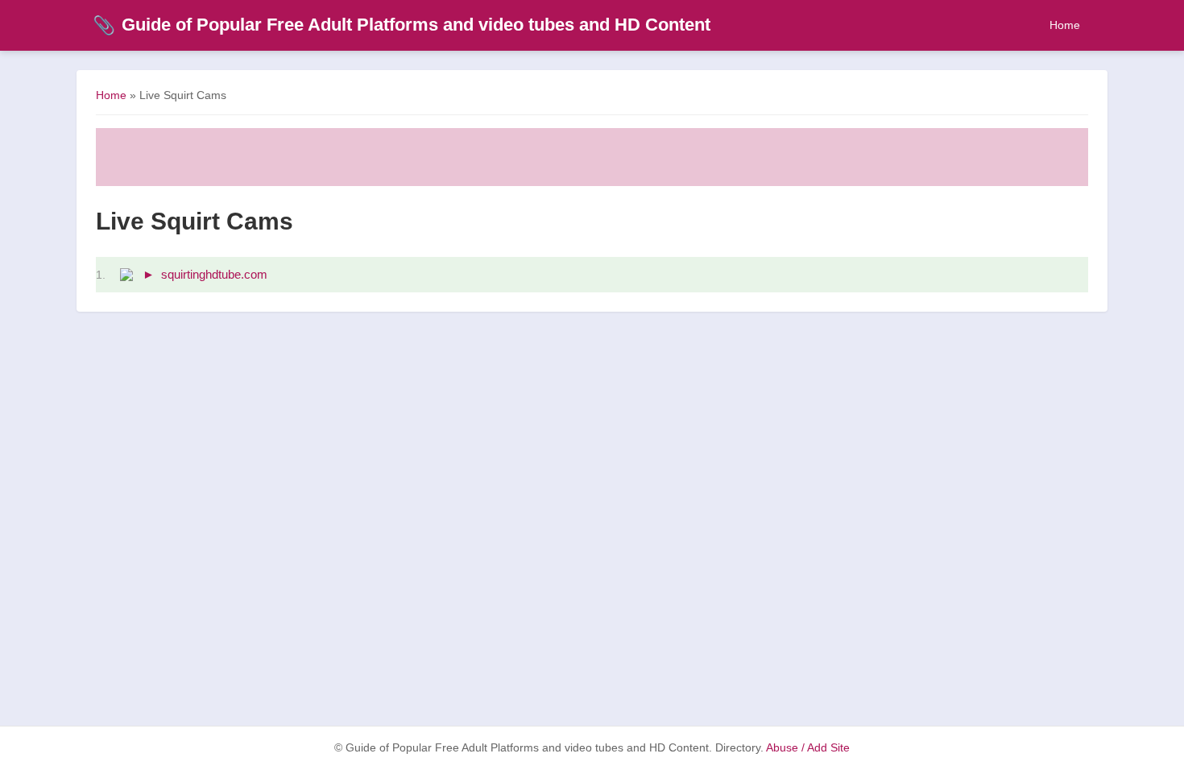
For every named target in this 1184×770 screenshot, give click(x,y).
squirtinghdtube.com (214, 274)
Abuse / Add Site (808, 748)
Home (1064, 25)
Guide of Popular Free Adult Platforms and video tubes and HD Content (401, 24)
